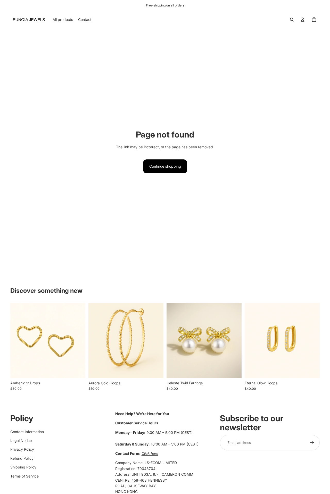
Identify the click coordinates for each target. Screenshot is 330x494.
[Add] (77, 370)
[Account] (302, 19)
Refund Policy (22, 458)
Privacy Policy (22, 449)
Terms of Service (24, 476)
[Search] (292, 19)
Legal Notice (21, 440)
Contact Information (27, 431)
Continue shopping (165, 166)
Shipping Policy (23, 467)
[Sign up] (312, 442)
